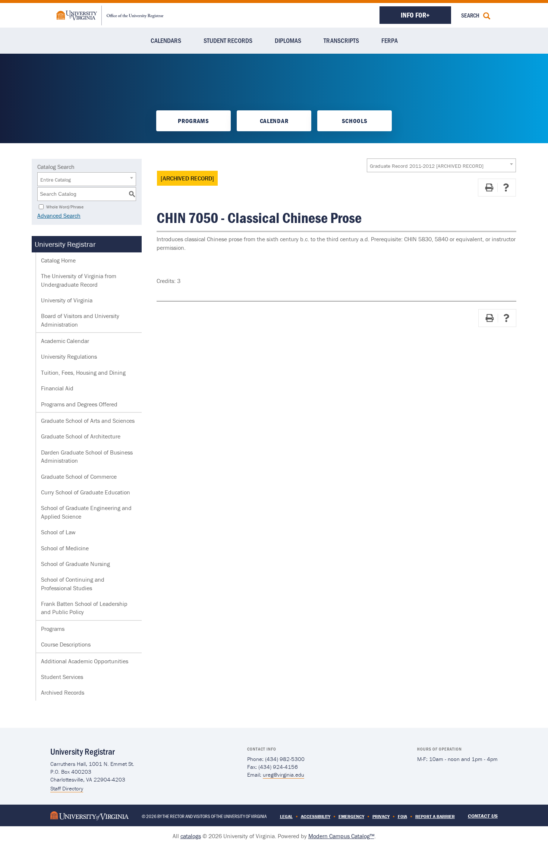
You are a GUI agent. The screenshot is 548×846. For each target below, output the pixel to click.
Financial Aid (57, 388)
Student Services (62, 676)
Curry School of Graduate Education (85, 492)
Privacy (381, 816)
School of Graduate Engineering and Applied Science (86, 512)
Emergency (351, 816)
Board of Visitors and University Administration (80, 320)
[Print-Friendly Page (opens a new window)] (489, 187)
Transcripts (341, 40)
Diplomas (288, 40)
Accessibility (315, 816)
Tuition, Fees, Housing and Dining (83, 372)
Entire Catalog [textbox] (55, 179)
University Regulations (69, 356)
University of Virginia (66, 300)
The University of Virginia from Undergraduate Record (78, 280)
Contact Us (483, 815)
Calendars (166, 40)
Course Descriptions (66, 644)
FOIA (402, 816)
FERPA (389, 40)
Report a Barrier (435, 816)
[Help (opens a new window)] (506, 187)
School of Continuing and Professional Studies (72, 583)
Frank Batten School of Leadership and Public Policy (84, 608)
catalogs (190, 836)
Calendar (274, 121)
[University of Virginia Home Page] (89, 815)
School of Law (58, 532)
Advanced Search (59, 215)
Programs (193, 121)
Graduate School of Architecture (80, 436)
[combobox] (441, 165)
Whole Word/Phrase (65, 206)
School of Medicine (65, 548)
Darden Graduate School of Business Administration (87, 456)
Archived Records (62, 692)
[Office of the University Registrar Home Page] (110, 14)
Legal (286, 816)
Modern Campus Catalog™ (341, 836)
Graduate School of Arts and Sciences (88, 420)
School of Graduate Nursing (75, 563)
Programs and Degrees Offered (79, 404)
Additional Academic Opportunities (84, 661)
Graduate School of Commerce (79, 476)
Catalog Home (58, 260)
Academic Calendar (65, 341)
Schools (355, 121)
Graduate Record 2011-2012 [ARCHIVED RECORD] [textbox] (427, 166)
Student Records (228, 40)
